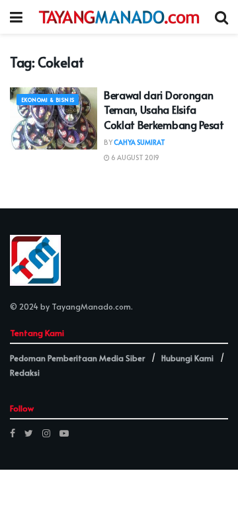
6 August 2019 (134, 157)
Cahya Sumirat (139, 142)
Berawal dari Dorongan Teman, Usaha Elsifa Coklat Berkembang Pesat (164, 109)
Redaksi (25, 372)
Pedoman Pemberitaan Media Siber (77, 358)
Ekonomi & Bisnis (47, 99)
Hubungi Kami (187, 358)
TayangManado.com (91, 306)
